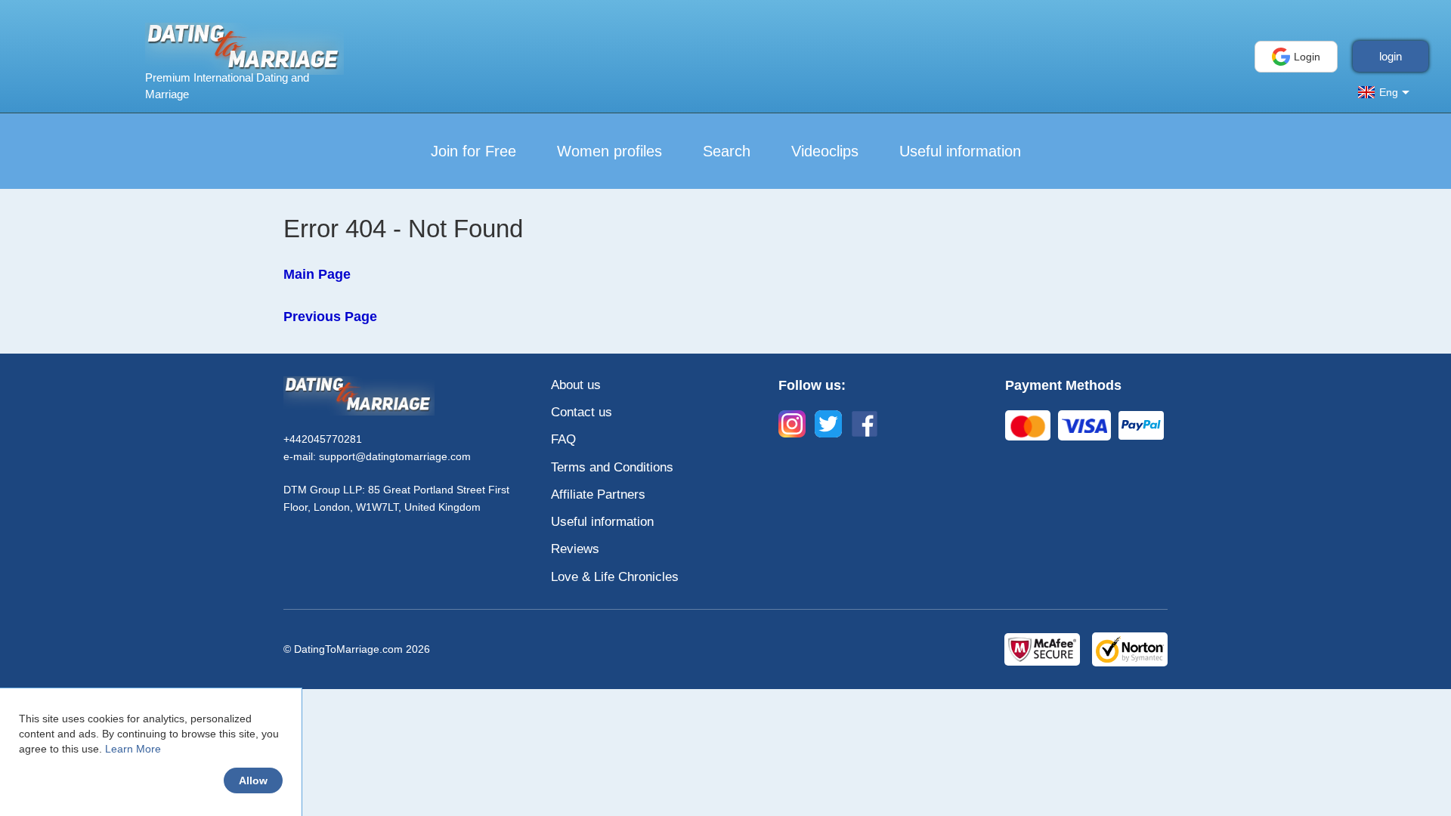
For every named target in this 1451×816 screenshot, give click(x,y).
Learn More (133, 749)
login (1390, 56)
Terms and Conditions (612, 467)
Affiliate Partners (598, 494)
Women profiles (609, 151)
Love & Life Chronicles (615, 577)
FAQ (563, 439)
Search (726, 151)
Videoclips (825, 151)
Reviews (575, 549)
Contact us (581, 412)
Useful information (960, 151)
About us (576, 385)
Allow (253, 780)
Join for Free (473, 151)
